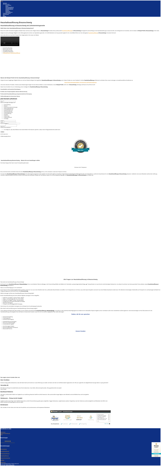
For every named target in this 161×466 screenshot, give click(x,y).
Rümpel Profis (7, 463)
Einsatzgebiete (6, 14)
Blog (4, 15)
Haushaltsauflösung (9, 8)
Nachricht (3, 126)
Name (2, 101)
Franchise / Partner (7, 13)
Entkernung (8, 11)
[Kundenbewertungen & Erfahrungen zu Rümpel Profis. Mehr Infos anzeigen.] (80, 152)
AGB (1, 434)
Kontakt (4, 16)
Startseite (5, 3)
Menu (2, 1)
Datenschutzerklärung (5, 433)
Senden (2, 131)
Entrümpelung (8, 5)
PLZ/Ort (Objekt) (4, 123)
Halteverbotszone (9, 12)
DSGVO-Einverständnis (6, 127)
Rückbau (7, 10)
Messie (7, 6)
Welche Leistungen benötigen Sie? (8, 102)
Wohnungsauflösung (10, 7)
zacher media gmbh (10, 464)
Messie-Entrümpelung (5, 458)
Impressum (3, 432)
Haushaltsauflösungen (67, 30)
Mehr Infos (107, 423)
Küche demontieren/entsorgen (10, 107)
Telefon (2, 122)
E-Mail (2, 120)
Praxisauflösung (7, 113)
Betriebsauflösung (8, 111)
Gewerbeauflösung (9, 9)
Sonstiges (6, 118)
